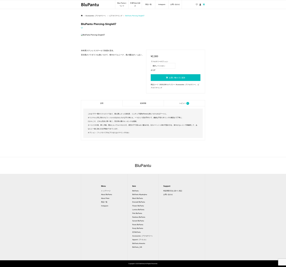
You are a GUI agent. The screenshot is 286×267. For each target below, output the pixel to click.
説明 (101, 103)
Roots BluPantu (137, 224)
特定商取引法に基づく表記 (172, 191)
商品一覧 (148, 4)
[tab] (101, 103)
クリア (153, 70)
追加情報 (143, 103)
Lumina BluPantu (138, 209)
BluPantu (90, 4)
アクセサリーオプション (159, 61)
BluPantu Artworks (138, 243)
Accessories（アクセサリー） (186, 84)
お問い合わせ (175, 4)
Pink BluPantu (137, 213)
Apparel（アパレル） (139, 239)
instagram (161, 4)
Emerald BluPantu (138, 202)
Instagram (104, 206)
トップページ (105, 191)
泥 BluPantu (136, 232)
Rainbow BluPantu (138, 217)
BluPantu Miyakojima (139, 194)
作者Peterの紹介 (135, 4)
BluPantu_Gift (137, 247)
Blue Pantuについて (122, 4)
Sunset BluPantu (138, 221)
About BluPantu (106, 194)
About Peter (105, 198)
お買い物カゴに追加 (177, 78)
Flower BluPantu (138, 206)
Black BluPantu (137, 198)
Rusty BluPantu (137, 228)
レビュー (184, 103)
